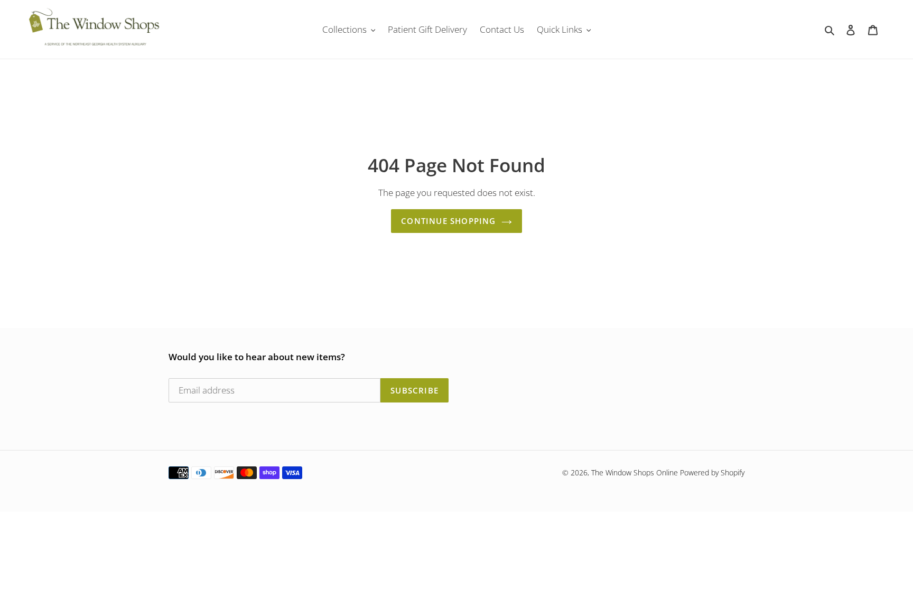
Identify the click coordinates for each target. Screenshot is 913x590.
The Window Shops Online (634, 472)
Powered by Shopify (712, 472)
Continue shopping (448, 221)
